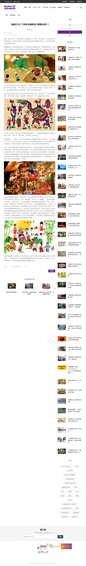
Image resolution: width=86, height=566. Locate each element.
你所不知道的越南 (70, 474)
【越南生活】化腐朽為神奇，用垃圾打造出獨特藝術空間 (74, 285)
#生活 (5, 266)
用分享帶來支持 (66, 508)
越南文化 (65, 517)
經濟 (70, 35)
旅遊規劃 (72, 1)
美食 (70, 25)
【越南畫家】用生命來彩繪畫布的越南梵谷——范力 (74, 254)
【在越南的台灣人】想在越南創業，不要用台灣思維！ (74, 440)
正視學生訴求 (65, 512)
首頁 (6, 15)
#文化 (26, 266)
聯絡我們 (79, 1)
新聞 (70, 491)
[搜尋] (78, 7)
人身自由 (69, 470)
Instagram (8, 1)
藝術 (77, 495)
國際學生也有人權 (70, 483)
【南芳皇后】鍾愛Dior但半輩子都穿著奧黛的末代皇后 (74, 107)
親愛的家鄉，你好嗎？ (69, 504)
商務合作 (64, 1)
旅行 (70, 28)
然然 (70, 500)
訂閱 (60, 536)
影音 (29, 7)
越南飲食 (76, 512)
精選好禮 (67, 7)
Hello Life (36, 7)
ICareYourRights (65, 466)
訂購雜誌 (60, 7)
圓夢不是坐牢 (66, 487)
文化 (62, 491)
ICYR (76, 466)
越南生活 (75, 517)
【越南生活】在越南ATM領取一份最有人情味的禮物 (74, 328)
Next (54, 288)
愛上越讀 (53, 7)
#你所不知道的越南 (16, 266)
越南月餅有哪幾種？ (11, 292)
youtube (17, 1)
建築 (76, 487)
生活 (19, 15)
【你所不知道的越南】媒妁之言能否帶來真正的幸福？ (74, 316)
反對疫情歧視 (70, 479)
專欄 (25, 7)
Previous (5, 288)
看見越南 (45, 7)
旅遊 (77, 508)
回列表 (52, 271)
